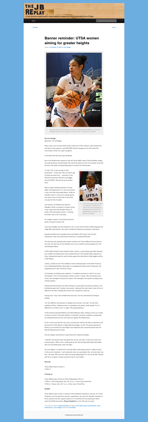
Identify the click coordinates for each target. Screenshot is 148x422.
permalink (73, 407)
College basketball (63, 406)
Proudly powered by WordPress (74, 415)
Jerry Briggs (67, 47)
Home (33, 21)
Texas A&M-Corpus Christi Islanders (86, 406)
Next (114, 27)
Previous (34, 27)
